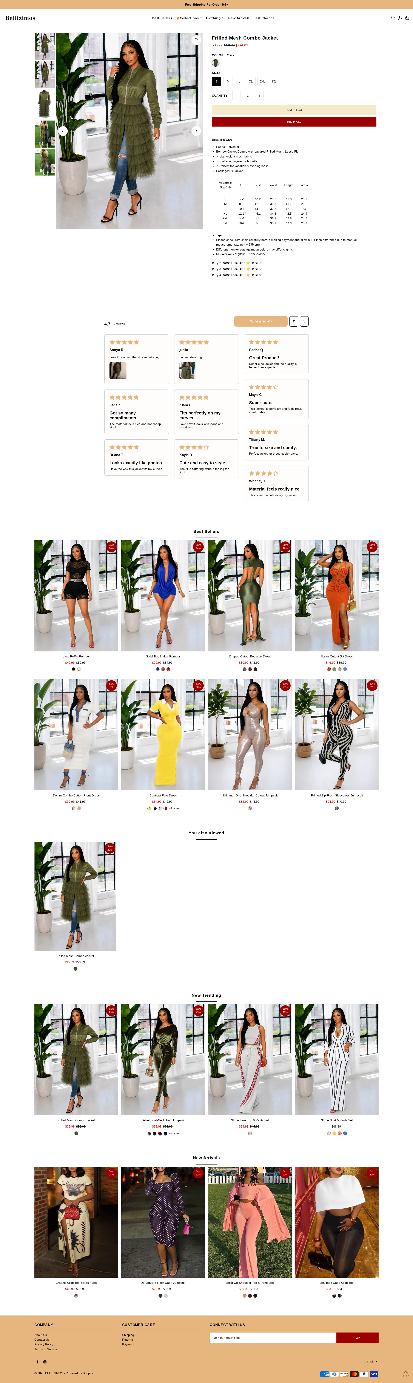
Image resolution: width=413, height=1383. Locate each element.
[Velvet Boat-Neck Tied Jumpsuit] (163, 1059)
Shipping (128, 1335)
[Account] (400, 18)
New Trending (206, 995)
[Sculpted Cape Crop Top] (337, 1222)
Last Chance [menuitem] (264, 18)
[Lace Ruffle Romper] (76, 595)
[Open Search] (393, 18)
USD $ (368, 1361)
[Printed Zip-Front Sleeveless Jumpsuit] (337, 734)
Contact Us (41, 1339)
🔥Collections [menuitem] (187, 18)
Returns (127, 1339)
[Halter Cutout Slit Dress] (337, 595)
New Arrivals (206, 1157)
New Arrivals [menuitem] (239, 18)
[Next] (196, 131)
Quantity (219, 95)
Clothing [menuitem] (213, 18)
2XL (262, 81)
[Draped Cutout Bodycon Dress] (250, 595)
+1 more (174, 1133)
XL (251, 81)
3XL (273, 81)
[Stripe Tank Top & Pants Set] (250, 1059)
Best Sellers (206, 531)
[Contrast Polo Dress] (163, 734)
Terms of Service (45, 1349)
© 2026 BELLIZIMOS (48, 1373)
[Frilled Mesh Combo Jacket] (75, 896)
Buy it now (294, 122)
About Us (40, 1335)
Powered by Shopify (79, 1373)
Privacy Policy (43, 1344)
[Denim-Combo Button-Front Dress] (76, 734)
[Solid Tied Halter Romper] (163, 595)
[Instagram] (44, 1362)
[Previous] (63, 131)
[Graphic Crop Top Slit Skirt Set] (76, 1222)
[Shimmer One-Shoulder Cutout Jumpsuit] (250, 734)
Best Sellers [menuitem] (162, 18)
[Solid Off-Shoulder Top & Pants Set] (250, 1222)
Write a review (261, 321)
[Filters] (293, 321)
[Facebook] (37, 1362)
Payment (128, 1344)
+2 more (174, 808)
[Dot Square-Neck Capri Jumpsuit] (163, 1222)
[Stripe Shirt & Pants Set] (337, 1059)
